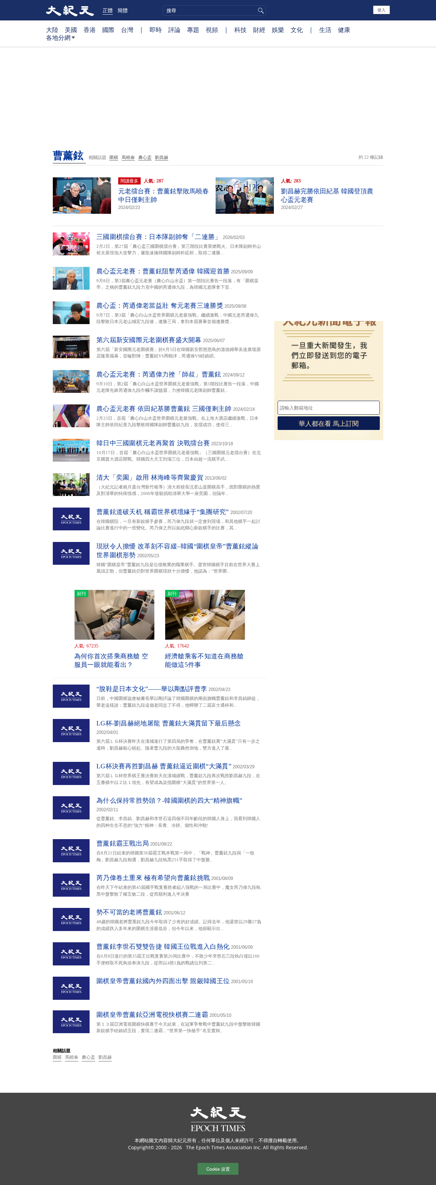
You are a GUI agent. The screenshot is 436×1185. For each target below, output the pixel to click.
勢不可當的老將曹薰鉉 (129, 912)
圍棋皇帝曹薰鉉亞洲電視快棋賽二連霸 (152, 1014)
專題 (193, 30)
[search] (214, 10)
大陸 (52, 30)
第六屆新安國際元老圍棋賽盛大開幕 (149, 339)
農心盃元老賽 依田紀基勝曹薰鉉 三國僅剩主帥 (164, 408)
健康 (344, 30)
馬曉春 (128, 157)
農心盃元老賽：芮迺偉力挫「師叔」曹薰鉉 (158, 374)
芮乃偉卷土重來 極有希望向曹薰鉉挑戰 (153, 877)
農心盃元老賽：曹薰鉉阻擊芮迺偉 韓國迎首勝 (163, 271)
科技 (240, 30)
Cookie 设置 (218, 1169)
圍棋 (113, 157)
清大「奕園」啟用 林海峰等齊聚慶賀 (149, 477)
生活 (325, 30)
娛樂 (278, 30)
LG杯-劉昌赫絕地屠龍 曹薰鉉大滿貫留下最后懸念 (168, 723)
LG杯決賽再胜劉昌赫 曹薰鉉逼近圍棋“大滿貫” (163, 766)
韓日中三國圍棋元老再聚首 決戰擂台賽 (153, 443)
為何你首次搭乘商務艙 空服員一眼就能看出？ (111, 660)
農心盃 (145, 157)
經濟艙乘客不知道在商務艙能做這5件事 (204, 660)
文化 (297, 30)
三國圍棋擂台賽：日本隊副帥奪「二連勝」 (158, 236)
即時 (156, 30)
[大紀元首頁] (70, 10)
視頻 (212, 30)
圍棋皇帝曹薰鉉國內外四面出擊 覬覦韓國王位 (163, 980)
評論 (174, 30)
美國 (71, 30)
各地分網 (58, 37)
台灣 (127, 30)
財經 (259, 30)
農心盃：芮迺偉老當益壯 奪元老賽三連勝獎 (159, 305)
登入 (381, 10)
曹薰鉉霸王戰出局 (122, 843)
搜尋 (260, 10)
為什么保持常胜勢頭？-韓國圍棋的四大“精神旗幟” (169, 800)
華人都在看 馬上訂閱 (329, 423)
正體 (108, 10)
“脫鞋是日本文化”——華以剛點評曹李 (151, 688)
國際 (108, 30)
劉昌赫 (161, 157)
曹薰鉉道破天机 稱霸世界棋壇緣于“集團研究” (162, 511)
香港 (89, 30)
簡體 (123, 10)
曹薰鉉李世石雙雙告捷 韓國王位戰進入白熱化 (163, 946)
